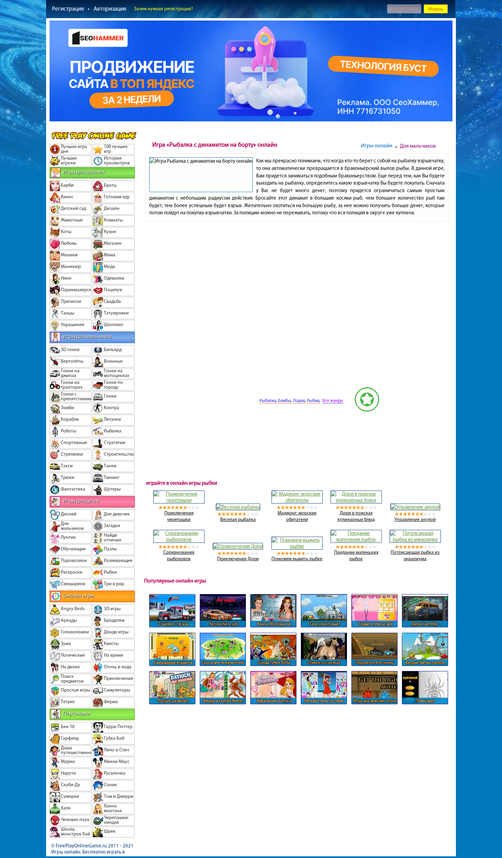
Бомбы (284, 400)
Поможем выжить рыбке (296, 559)
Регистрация (68, 8)
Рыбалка (268, 400)
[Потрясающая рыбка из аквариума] (415, 539)
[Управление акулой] (415, 507)
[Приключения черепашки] (179, 500)
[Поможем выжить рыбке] (297, 546)
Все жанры (332, 400)
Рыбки (313, 400)
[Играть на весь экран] (234, 410)
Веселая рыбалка (238, 519)
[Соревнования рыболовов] (179, 539)
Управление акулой (415, 519)
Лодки (299, 400)
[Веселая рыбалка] (238, 507)
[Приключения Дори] (238, 546)
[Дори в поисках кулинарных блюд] (356, 500)
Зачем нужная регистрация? (163, 9)
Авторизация (110, 8)
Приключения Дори (238, 559)
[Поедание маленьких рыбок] (356, 539)
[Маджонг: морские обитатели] (297, 500)
